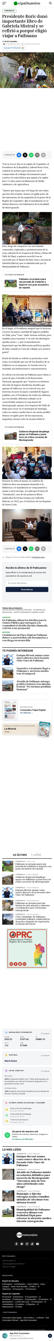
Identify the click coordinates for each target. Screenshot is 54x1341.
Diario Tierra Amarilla (19, 1287)
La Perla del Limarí (22, 1302)
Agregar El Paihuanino (12, 48)
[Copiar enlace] (43, 155)
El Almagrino (7, 1284)
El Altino (32, 1287)
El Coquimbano (31, 1297)
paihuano (7, 612)
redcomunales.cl (9, 1261)
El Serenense (18, 1297)
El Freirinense (31, 1289)
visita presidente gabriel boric (30, 612)
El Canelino (20, 1304)
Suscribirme (27, 589)
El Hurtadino (43, 1299)
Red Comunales (11, 41)
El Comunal (6, 1297)
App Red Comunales (28, 1320)
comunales (39, 610)
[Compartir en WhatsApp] (31, 155)
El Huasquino (18, 1289)
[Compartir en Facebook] (19, 155)
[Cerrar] (50, 1336)
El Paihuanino (17, 1299)
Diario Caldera (33, 1284)
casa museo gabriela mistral (17, 610)
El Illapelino (30, 1304)
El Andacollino (31, 1299)
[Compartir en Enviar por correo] (37, 155)
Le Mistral (40, 1318)
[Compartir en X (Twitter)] (25, 155)
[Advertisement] (27, 119)
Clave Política (28, 1318)
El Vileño (19, 1307)
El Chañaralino (19, 1284)
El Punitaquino (37, 1302)
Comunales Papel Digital (11, 1318)
